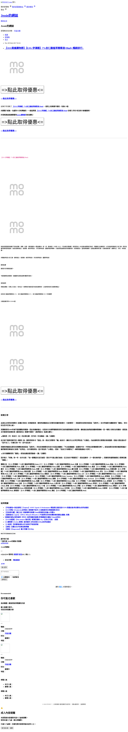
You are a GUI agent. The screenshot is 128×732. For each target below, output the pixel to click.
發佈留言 (4, 579)
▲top (3, 563)
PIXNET (49, 704)
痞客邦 (16, 554)
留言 (20, 554)
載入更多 (4, 567)
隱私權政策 (75, 704)
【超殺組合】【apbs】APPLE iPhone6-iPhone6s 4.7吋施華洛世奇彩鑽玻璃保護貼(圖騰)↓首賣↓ (37, 515)
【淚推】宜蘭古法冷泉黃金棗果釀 (17, 527)
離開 (11, 728)
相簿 (6, 35)
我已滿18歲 (5, 728)
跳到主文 (4, 21)
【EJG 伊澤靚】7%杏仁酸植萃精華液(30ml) (27, 106)
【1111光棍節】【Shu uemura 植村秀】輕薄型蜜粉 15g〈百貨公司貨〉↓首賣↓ (32, 519)
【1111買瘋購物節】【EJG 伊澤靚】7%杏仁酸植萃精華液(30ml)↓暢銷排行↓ (44, 48)
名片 (6, 39)
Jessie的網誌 (9, 15)
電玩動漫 (16, 560)
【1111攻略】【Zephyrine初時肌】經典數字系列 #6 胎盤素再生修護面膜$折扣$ (32, 510)
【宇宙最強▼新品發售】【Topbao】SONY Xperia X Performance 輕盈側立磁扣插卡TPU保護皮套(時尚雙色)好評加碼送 (47, 507)
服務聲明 (83, 704)
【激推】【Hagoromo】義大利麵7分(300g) (19, 529)
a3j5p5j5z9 (4, 543)
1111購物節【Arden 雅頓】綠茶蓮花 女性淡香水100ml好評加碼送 (28, 522)
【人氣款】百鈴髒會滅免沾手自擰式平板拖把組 (21, 524)
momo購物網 (21, 115)
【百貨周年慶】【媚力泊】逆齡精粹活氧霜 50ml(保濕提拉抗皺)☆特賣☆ (30, 512)
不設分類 (17, 31)
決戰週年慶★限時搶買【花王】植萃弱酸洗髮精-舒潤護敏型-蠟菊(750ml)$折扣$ (32, 517)
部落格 (7, 37)
